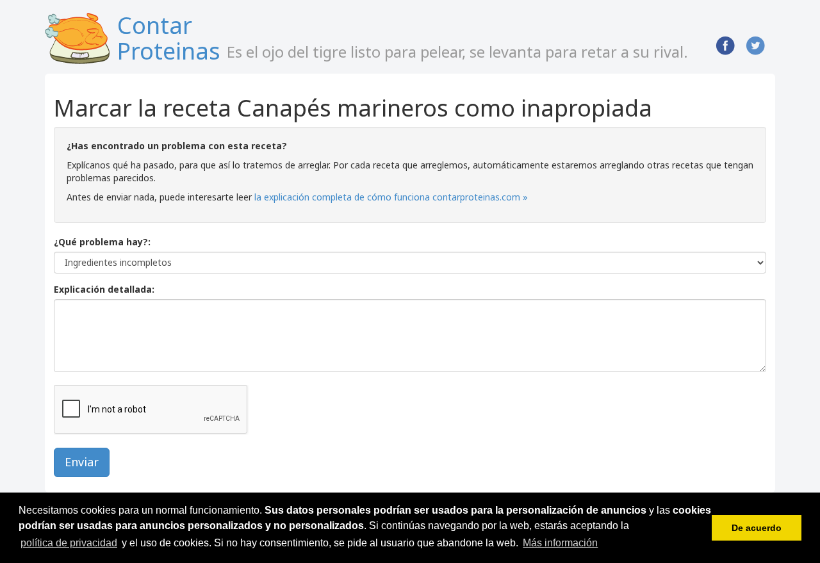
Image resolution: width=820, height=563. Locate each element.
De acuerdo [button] (757, 528)
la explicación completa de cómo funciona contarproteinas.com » (391, 197)
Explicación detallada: (104, 289)
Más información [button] (560, 542)
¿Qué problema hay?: (102, 242)
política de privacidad (68, 542)
